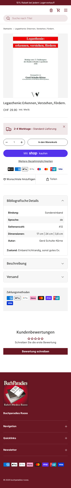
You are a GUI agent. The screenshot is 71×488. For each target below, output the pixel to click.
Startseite (7, 29)
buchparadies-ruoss (19, 480)
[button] (58, 10)
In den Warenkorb (47, 142)
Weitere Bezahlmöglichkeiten (35, 161)
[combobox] (35, 18)
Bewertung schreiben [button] (35, 351)
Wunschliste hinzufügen (21, 179)
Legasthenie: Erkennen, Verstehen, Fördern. (34, 29)
